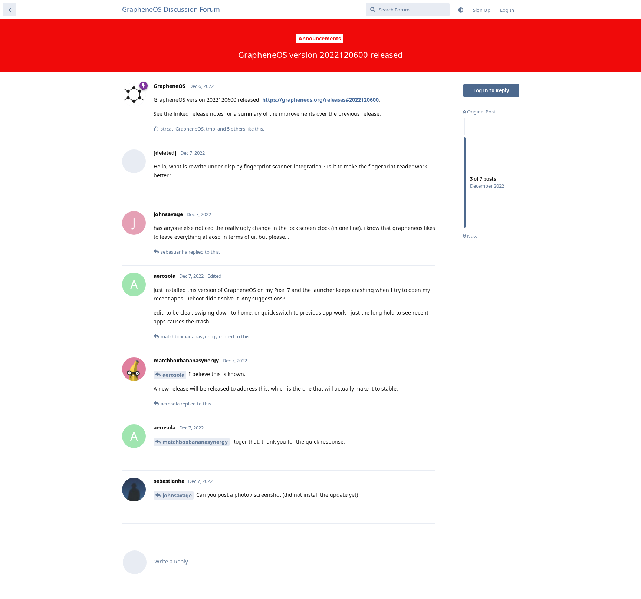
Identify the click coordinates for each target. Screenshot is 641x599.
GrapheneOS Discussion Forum (171, 9)
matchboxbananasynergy (195, 441)
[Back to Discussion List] (9, 9)
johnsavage (177, 495)
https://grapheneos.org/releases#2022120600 (320, 99)
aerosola (173, 374)
